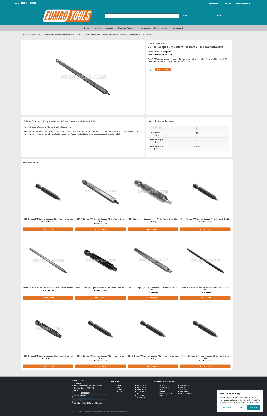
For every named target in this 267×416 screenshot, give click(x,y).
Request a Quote (161, 28)
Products (97, 28)
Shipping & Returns (125, 28)
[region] (240, 401)
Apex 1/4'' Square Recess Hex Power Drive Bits (100, 34)
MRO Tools (163, 389)
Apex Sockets (184, 391)
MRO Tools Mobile (186, 393)
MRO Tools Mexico (165, 393)
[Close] (260, 392)
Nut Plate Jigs (184, 385)
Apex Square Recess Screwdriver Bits (70, 34)
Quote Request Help (244, 3)
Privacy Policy (141, 389)
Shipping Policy (142, 385)
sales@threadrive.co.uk (83, 398)
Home (86, 28)
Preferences (227, 407)
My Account (226, 3)
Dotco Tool (163, 395)
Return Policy (141, 387)
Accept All (253, 407)
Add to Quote (163, 69)
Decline (240, 407)
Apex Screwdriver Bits (50, 34)
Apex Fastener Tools (34, 34)
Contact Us (213, 3)
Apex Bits (162, 391)
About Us (109, 28)
